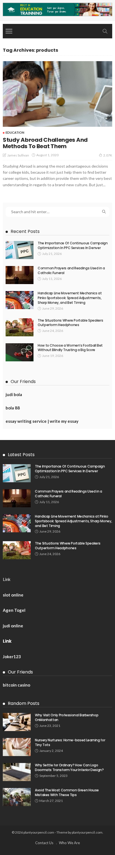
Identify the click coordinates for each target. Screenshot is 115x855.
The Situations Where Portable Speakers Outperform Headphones (70, 322)
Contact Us (44, 843)
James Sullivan (18, 155)
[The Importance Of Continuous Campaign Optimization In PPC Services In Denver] (19, 250)
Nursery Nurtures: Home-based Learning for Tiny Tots (70, 742)
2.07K (107, 155)
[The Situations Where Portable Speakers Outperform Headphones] (19, 327)
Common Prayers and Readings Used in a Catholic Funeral (71, 270)
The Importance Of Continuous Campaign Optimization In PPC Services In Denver (73, 245)
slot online (13, 594)
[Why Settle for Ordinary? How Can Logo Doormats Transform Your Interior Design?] (17, 772)
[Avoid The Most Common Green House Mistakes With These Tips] (17, 797)
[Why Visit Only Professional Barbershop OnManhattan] (17, 722)
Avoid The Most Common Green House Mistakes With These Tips (67, 792)
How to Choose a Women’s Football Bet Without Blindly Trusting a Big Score (70, 347)
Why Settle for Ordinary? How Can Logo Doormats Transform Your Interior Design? (69, 767)
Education (15, 132)
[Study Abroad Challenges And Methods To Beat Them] (57, 93)
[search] (105, 31)
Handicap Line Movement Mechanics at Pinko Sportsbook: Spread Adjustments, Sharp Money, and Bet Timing (70, 298)
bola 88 (13, 407)
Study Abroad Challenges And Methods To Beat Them (45, 143)
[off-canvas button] (9, 31)
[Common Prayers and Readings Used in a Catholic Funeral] (19, 275)
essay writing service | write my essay (42, 421)
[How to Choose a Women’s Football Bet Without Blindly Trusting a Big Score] (19, 352)
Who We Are (69, 843)
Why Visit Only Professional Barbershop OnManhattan (66, 717)
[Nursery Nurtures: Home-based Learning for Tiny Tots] (17, 747)
